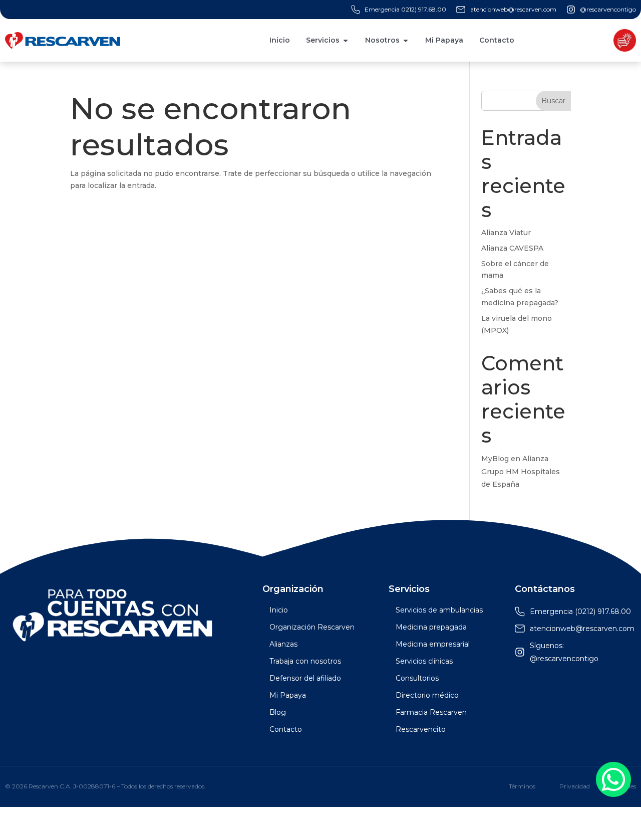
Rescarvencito (421, 729)
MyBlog (495, 458)
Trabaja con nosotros (305, 661)
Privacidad (574, 786)
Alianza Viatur (506, 232)
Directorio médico (427, 695)
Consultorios (417, 678)
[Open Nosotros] (405, 40)
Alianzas (283, 644)
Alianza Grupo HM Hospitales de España (520, 471)
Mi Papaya (287, 695)
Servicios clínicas (424, 661)
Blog (277, 712)
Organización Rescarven (312, 627)
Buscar (553, 100)
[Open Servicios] (345, 40)
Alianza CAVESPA (512, 248)
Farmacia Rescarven (431, 712)
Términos (522, 786)
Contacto (285, 729)
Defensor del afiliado (305, 678)
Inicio (278, 610)
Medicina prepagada (431, 627)
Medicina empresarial (433, 644)
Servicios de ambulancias (439, 610)
